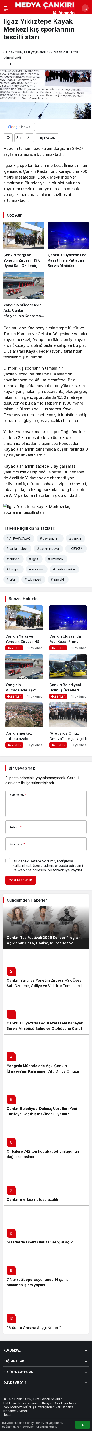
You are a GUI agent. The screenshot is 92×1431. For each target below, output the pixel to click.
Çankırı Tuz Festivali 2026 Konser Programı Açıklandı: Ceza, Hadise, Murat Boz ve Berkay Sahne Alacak (44, 943)
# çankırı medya (48, 548)
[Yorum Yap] (8, 137)
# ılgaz (33, 559)
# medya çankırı (64, 569)
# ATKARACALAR (18, 538)
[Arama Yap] (85, 8)
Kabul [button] (82, 1425)
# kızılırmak (55, 559)
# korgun (13, 569)
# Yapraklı (57, 579)
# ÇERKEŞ (75, 548)
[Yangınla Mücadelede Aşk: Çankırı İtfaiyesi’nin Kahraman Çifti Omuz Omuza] (23, 295)
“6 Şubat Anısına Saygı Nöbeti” (34, 1327)
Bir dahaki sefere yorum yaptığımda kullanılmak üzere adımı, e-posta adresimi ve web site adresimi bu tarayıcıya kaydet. (48, 865)
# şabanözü (33, 579)
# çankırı (75, 538)
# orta (11, 579)
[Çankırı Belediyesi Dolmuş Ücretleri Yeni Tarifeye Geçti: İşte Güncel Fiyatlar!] (68, 676)
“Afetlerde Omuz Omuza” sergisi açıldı (40, 1242)
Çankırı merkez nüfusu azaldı (32, 1199)
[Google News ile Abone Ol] (19, 127)
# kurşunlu (36, 569)
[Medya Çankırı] (45, 7)
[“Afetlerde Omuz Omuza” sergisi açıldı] (68, 725)
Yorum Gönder (20, 880)
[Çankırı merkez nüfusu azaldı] (24, 725)
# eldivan (13, 559)
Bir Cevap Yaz (22, 768)
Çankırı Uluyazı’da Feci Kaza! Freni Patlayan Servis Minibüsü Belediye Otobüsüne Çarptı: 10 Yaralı (45, 1028)
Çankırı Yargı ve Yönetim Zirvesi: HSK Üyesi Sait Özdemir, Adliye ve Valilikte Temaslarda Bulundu (45, 985)
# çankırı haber (17, 548)
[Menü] (6, 8)
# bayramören (49, 538)
